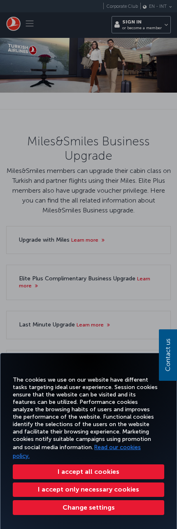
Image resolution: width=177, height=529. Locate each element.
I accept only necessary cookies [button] (88, 489)
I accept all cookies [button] (88, 471)
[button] (88, 507)
